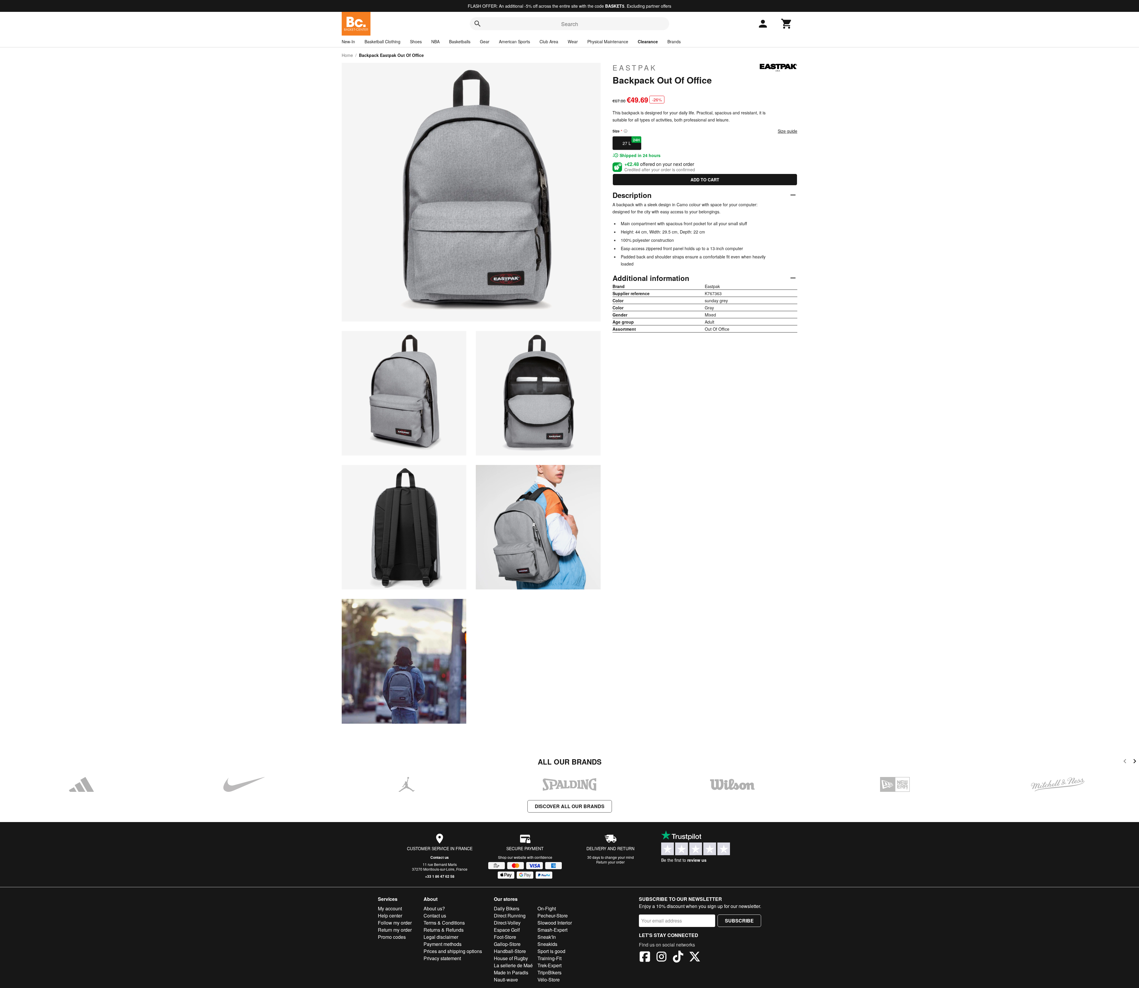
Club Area (549, 41)
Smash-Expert (552, 929)
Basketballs (459, 41)
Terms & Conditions (444, 922)
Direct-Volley (507, 922)
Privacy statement (442, 958)
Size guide (787, 131)
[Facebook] (645, 957)
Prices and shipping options (453, 951)
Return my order (395, 929)
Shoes (416, 41)
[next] (1134, 762)
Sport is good (551, 951)
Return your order (610, 861)
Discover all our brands (570, 806)
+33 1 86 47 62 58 (439, 876)
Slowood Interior (554, 922)
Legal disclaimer (441, 936)
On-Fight (546, 908)
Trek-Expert (549, 965)
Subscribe (739, 920)
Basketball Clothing (382, 41)
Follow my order (395, 922)
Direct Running (510, 915)
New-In (348, 41)
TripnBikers (549, 972)
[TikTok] (678, 957)
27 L (631, 141)
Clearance (648, 41)
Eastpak (635, 67)
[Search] (477, 23)
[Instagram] (661, 957)
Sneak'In (546, 936)
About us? (434, 908)
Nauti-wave (506, 979)
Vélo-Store (548, 979)
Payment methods (443, 944)
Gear (484, 41)
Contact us (439, 857)
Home (347, 55)
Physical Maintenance (607, 41)
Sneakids (547, 944)
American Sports (514, 41)
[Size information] (625, 131)
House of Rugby (511, 958)
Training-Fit (549, 958)
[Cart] (787, 24)
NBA (435, 41)
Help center (390, 915)
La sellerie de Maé (513, 965)
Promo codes (392, 936)
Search (569, 24)
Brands (674, 41)
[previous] (1125, 762)
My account (390, 908)
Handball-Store (510, 951)
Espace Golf (507, 929)
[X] (695, 957)
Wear (573, 41)
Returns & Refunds (444, 929)
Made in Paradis (511, 972)
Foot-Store (505, 936)
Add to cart (705, 180)
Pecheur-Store (552, 915)
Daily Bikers (506, 908)
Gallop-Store (507, 944)
